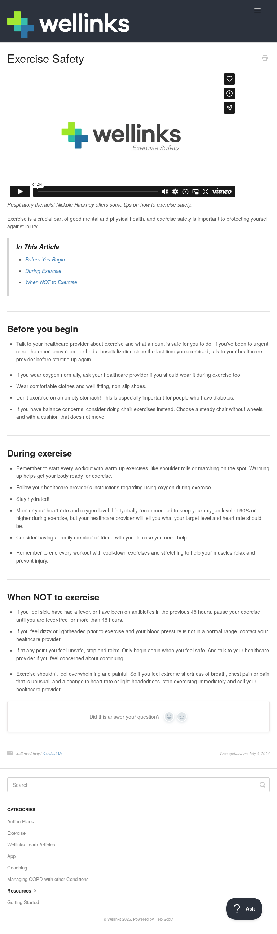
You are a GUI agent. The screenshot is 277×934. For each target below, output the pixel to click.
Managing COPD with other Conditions (48, 879)
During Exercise (43, 270)
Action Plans (20, 821)
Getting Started (23, 902)
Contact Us (53, 753)
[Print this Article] (265, 58)
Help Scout (164, 919)
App (11, 856)
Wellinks (114, 919)
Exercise (16, 832)
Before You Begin (45, 259)
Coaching (17, 867)
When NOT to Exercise (51, 282)
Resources (19, 890)
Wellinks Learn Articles (31, 844)
